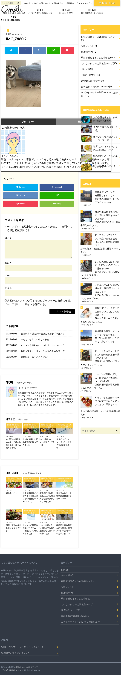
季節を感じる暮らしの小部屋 (14, 11)
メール (9, 275)
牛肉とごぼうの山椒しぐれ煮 (35, 339)
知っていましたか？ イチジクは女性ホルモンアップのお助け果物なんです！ (107, 402)
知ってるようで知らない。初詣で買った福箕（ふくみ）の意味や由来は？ (107, 240)
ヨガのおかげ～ (14, 18)
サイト (8, 287)
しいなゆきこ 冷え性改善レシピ (99, 63)
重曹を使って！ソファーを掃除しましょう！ (107, 194)
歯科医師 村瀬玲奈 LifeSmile (92, 11)
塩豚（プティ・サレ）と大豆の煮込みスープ (43, 351)
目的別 (87, 69)
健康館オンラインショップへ (79, 3)
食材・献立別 (91, 75)
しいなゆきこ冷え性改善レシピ (40, 11)
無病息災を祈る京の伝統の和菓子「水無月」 (43, 333)
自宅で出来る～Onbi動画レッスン (98, 38)
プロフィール (28, 121)
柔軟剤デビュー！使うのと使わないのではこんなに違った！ (107, 311)
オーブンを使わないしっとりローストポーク (43, 345)
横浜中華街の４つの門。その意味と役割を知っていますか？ (107, 215)
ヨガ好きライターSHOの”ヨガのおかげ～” (99, 94)
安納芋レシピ (89, 46)
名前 (8, 262)
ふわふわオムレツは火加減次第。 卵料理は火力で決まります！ (107, 288)
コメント (10, 237)
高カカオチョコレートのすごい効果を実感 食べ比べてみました (107, 354)
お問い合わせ (108, 3)
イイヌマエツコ (10, 155)
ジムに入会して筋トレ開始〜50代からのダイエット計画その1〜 (107, 265)
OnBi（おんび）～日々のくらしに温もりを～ (44, 3)
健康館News (88, 51)
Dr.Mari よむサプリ (66, 11)
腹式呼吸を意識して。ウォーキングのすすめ (107, 333)
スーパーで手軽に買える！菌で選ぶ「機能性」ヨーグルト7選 (107, 377)
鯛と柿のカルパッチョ (104, 165)
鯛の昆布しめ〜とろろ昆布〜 (35, 356)
